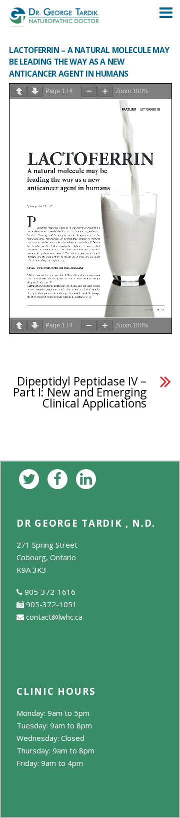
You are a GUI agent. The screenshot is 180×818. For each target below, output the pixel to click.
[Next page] (35, 91)
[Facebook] (59, 478)
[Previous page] (19, 91)
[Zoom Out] (89, 91)
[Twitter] (30, 478)
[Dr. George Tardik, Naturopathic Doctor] (54, 22)
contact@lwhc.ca (54, 617)
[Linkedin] (88, 478)
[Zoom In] (105, 91)
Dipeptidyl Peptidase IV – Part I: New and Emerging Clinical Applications (79, 392)
